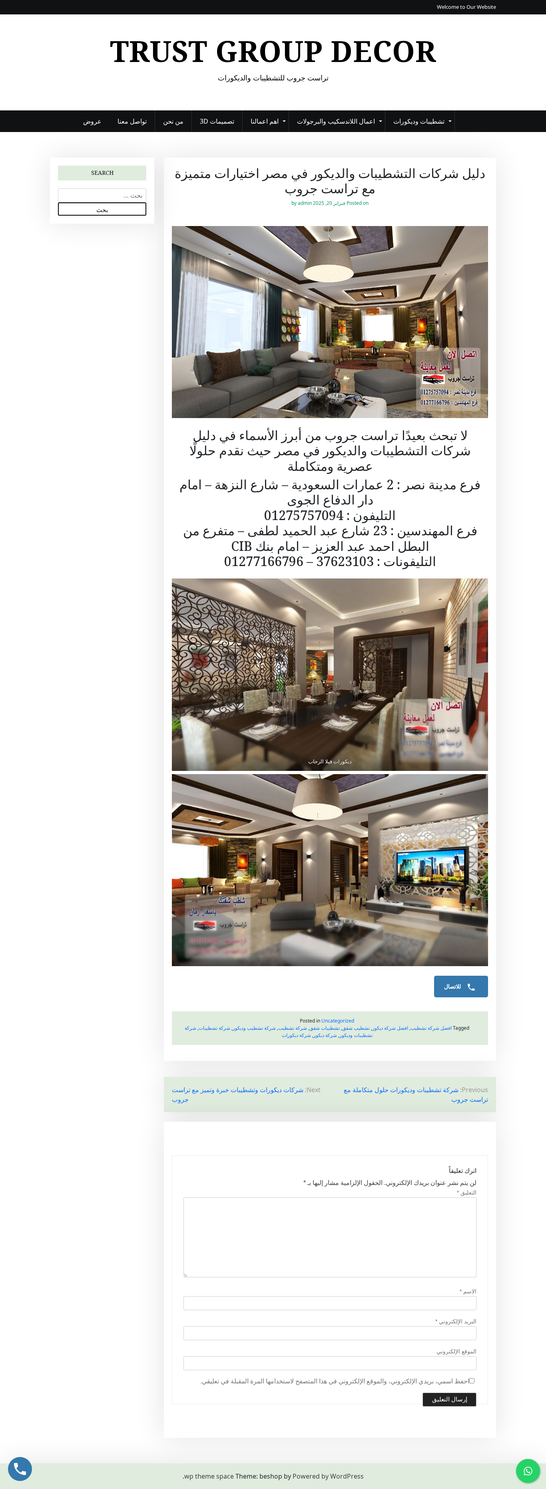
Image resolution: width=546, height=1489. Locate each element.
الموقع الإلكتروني (456, 1351)
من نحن (173, 121)
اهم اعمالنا (265, 121)
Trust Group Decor (273, 50)
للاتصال (453, 986)
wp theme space (209, 1476)
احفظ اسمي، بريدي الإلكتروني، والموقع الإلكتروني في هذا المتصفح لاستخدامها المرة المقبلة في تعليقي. (334, 1381)
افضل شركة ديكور (390, 1028)
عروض (92, 121)
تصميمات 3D (217, 121)
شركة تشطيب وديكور (254, 1028)
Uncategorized (337, 1020)
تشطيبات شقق (324, 1028)
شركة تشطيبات (214, 1028)
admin (305, 203)
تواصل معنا (132, 121)
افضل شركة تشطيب (431, 1028)
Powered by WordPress (328, 1476)
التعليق (466, 1192)
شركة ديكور (325, 1035)
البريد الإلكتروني (455, 1321)
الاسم (468, 1291)
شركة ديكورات (296, 1035)
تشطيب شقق (356, 1028)
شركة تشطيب (292, 1028)
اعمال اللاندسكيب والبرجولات (336, 121)
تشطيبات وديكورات (418, 121)
